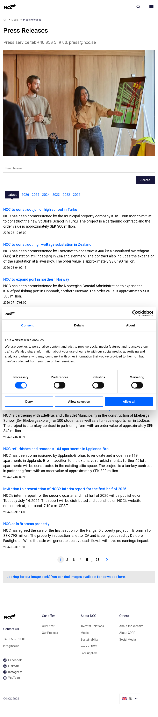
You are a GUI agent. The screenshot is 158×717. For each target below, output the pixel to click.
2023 (56, 195)
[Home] (5, 19)
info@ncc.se (11, 646)
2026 (25, 195)
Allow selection (79, 401)
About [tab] (130, 325)
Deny (29, 401)
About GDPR (127, 632)
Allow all (129, 401)
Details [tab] (79, 325)
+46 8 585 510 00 (14, 639)
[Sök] (138, 6)
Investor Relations (92, 626)
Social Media (127, 639)
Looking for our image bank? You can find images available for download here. (66, 577)
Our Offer (48, 626)
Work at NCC (89, 646)
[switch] (59, 385)
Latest (12, 195)
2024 (46, 195)
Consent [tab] (27, 325)
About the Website (131, 626)
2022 (66, 195)
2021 (76, 195)
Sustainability (89, 639)
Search (145, 180)
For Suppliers (89, 653)
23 (97, 560)
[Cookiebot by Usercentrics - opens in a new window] (135, 313)
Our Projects (50, 632)
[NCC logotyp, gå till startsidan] (10, 6)
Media (15, 19)
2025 (35, 195)
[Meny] (151, 6)
